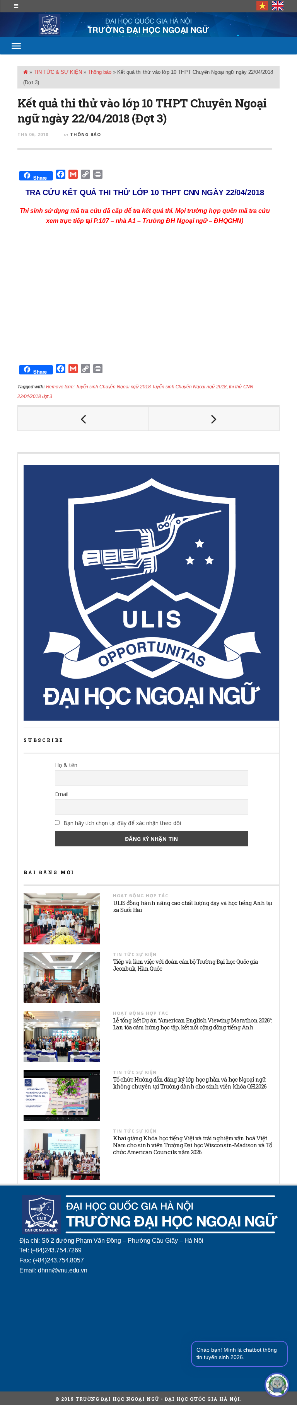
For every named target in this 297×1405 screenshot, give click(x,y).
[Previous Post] (83, 418)
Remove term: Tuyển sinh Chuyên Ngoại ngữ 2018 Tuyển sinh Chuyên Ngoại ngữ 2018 (136, 387)
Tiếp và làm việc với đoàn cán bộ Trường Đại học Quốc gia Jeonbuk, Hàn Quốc (185, 965)
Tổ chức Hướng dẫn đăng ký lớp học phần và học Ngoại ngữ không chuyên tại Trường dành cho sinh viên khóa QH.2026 (189, 1083)
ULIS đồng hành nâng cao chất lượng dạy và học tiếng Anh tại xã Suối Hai (192, 906)
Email (61, 794)
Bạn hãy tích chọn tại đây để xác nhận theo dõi (121, 823)
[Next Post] (213, 418)
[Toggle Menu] (16, 45)
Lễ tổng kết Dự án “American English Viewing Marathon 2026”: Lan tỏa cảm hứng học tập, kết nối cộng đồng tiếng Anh (192, 1024)
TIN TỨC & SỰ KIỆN (58, 72)
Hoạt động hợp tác (140, 895)
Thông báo (99, 72)
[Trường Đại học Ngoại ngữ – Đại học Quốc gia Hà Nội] (148, 24)
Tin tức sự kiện (135, 954)
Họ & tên (66, 765)
